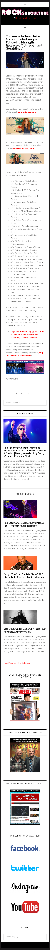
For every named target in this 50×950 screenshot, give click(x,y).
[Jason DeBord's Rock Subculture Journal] (25, 12)
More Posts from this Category (16, 663)
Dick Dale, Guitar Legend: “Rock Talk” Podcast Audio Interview (24, 630)
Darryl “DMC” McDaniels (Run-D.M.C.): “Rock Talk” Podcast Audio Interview (24, 576)
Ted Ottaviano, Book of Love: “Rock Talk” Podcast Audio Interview (23, 524)
